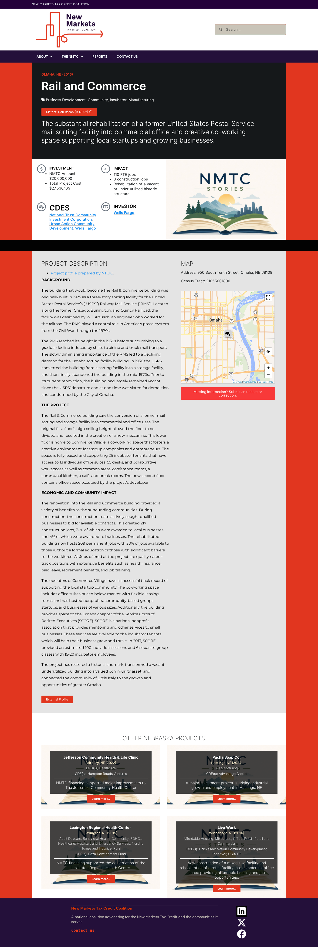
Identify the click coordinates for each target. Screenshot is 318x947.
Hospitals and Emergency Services (103, 843)
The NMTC (70, 56)
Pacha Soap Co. (227, 757)
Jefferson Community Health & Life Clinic (100, 757)
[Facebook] (241, 934)
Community (98, 99)
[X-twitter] (241, 922)
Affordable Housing (198, 838)
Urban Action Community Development (72, 225)
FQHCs (91, 768)
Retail (248, 838)
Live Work (227, 827)
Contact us (83, 930)
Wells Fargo (85, 228)
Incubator (118, 99)
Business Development (66, 99)
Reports (99, 56)
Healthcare (107, 768)
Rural (117, 848)
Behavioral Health (96, 838)
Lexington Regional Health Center (101, 827)
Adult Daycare (70, 838)
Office (237, 838)
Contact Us (127, 56)
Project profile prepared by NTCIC (82, 273)
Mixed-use (223, 838)
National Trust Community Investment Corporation (72, 217)
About (42, 56)
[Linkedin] (241, 911)
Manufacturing (141, 99)
